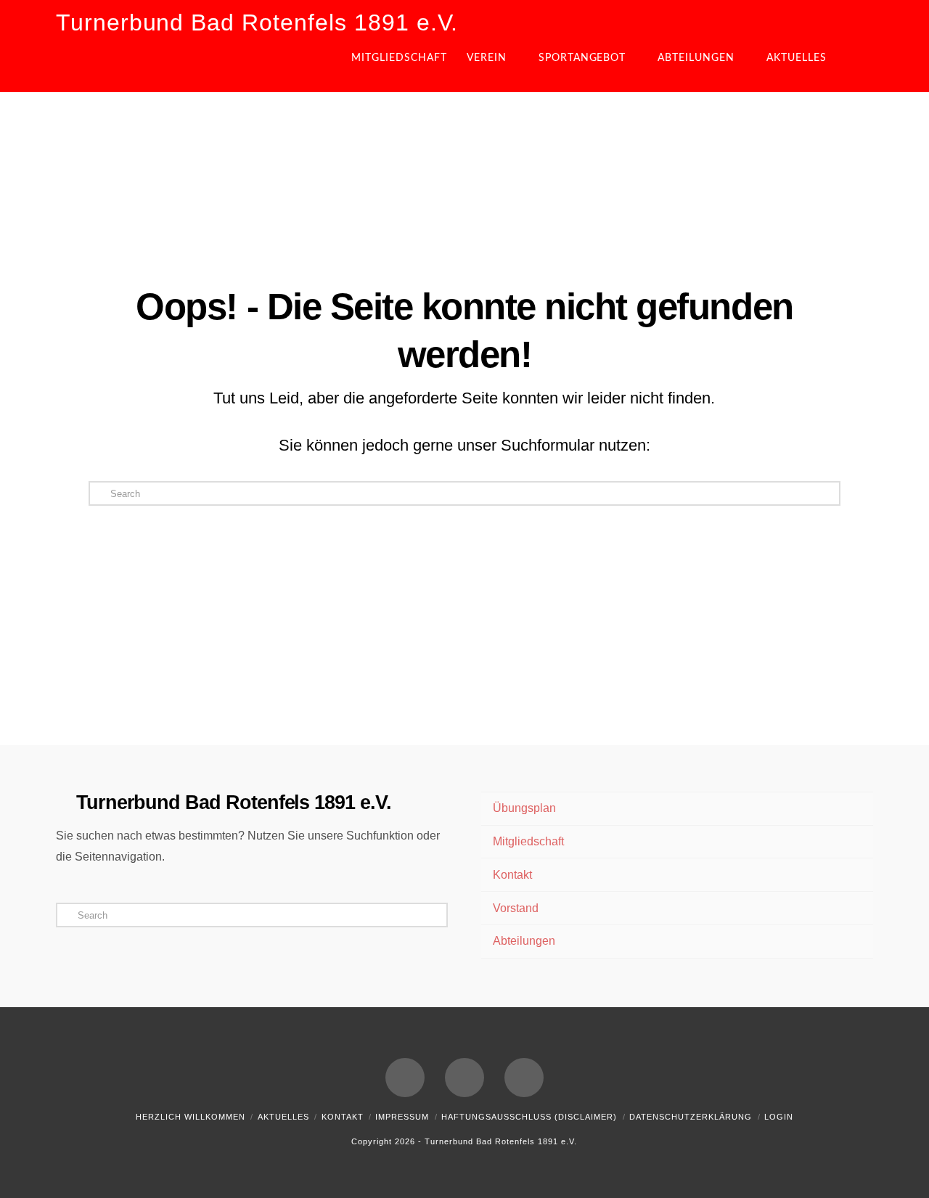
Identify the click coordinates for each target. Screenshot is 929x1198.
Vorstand (516, 908)
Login (778, 1116)
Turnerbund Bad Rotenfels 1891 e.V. (257, 22)
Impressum (402, 1116)
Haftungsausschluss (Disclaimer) (529, 1116)
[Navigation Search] (860, 63)
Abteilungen (524, 941)
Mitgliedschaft (528, 841)
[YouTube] (464, 1077)
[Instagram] (524, 1077)
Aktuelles (283, 1116)
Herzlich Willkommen (190, 1116)
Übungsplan (524, 808)
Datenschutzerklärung (690, 1116)
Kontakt (512, 875)
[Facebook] (405, 1077)
